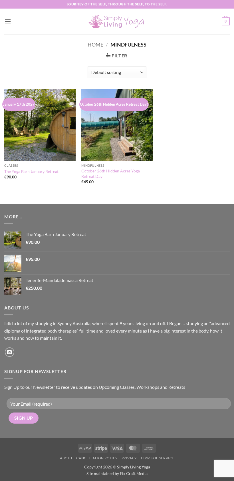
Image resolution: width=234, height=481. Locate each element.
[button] (7, 21)
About (66, 458)
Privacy (129, 458)
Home (95, 44)
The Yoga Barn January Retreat (31, 171)
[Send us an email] (9, 352)
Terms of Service (157, 458)
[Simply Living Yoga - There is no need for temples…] (117, 21)
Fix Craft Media (134, 473)
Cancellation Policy (97, 458)
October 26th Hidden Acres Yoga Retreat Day (110, 173)
